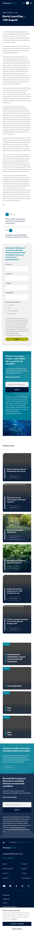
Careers (24, 873)
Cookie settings (17, 928)
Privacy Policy (6, 895)
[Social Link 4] (22, 886)
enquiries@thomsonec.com (13, 854)
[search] (24, 3)
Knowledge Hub (12, 842)
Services (5, 878)
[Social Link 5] (28, 886)
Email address (9, 292)
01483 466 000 (8, 858)
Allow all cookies (17, 924)
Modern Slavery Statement (10, 906)
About (5, 864)
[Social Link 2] (10, 886)
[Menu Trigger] (31, 3)
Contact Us (9, 767)
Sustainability (26, 878)
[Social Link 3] (16, 886)
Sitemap (5, 903)
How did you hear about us (13, 302)
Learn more (14, 919)
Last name (8, 274)
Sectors (24, 864)
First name (8, 264)
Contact (24, 868)
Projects (6, 873)
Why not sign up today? (12, 377)
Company (8, 283)
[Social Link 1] (4, 886)
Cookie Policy (6, 899)
